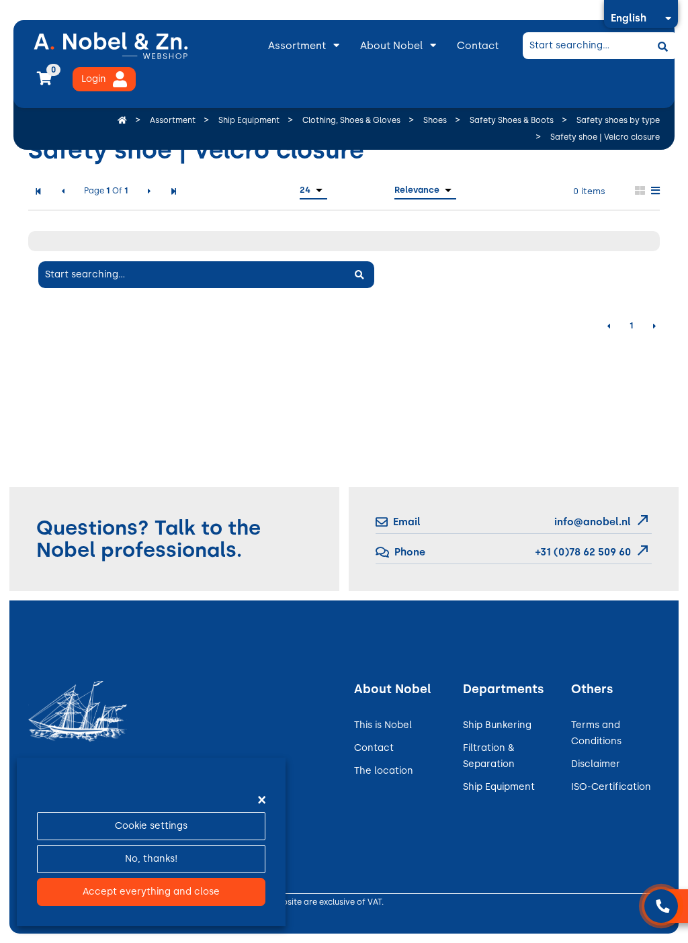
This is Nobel (383, 725)
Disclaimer (595, 764)
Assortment (297, 46)
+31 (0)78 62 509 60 (582, 552)
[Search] (662, 45)
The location (383, 770)
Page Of (106, 190)
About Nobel (391, 46)
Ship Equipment (499, 787)
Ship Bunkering (497, 725)
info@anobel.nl (592, 522)
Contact (478, 46)
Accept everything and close (151, 891)
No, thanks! (151, 858)
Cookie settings (151, 826)
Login (93, 79)
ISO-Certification (611, 787)
